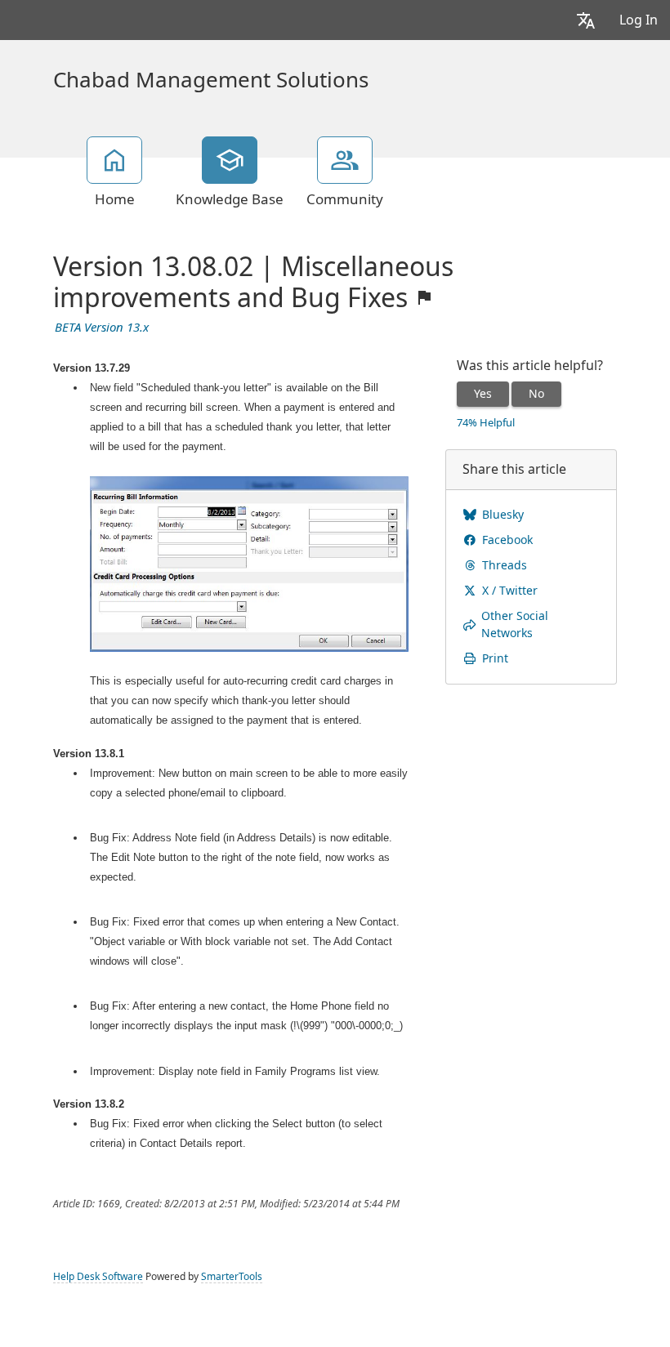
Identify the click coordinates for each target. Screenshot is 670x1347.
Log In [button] (638, 20)
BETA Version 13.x (102, 327)
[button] (585, 20)
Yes (483, 393)
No (536, 393)
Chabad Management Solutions (210, 80)
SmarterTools (231, 1276)
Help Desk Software (98, 1276)
